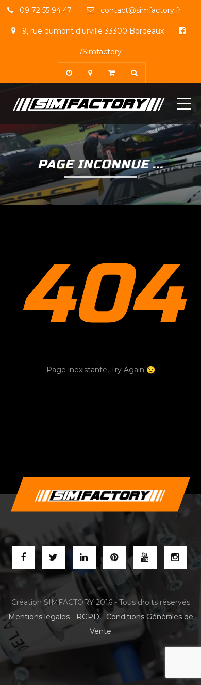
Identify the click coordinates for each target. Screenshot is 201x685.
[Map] (90, 72)
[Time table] (69, 72)
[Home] (89, 103)
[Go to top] (100, 494)
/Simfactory (101, 51)
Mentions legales (39, 616)
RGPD (87, 616)
